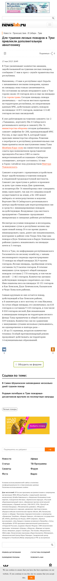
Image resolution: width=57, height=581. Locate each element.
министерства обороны (14, 128)
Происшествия (19, 33)
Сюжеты (6, 468)
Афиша (34, 458)
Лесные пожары (10, 409)
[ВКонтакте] (25, 566)
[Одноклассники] (51, 566)
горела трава (13, 97)
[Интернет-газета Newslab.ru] (14, 24)
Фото (5, 473)
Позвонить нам (37, 557)
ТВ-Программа (38, 463)
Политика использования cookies (15, 487)
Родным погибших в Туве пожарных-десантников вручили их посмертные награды (28, 395)
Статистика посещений (40, 552)
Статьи (6, 463)
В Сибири (32, 33)
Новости (7, 33)
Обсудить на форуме (30, 364)
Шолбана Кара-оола (12, 147)
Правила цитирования (11, 552)
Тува (40, 33)
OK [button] (31, 577)
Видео (34, 473)
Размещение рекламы (11, 557)
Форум (34, 468)
